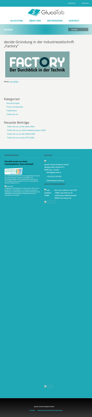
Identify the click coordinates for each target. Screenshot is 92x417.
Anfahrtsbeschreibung (55, 180)
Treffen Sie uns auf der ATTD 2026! (20, 137)
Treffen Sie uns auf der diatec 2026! (20, 126)
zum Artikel (13, 81)
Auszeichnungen (13, 103)
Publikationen (11, 110)
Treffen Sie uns (12, 114)
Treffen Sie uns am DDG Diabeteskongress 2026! (26, 130)
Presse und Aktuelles (14, 107)
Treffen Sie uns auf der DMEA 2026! (21, 134)
